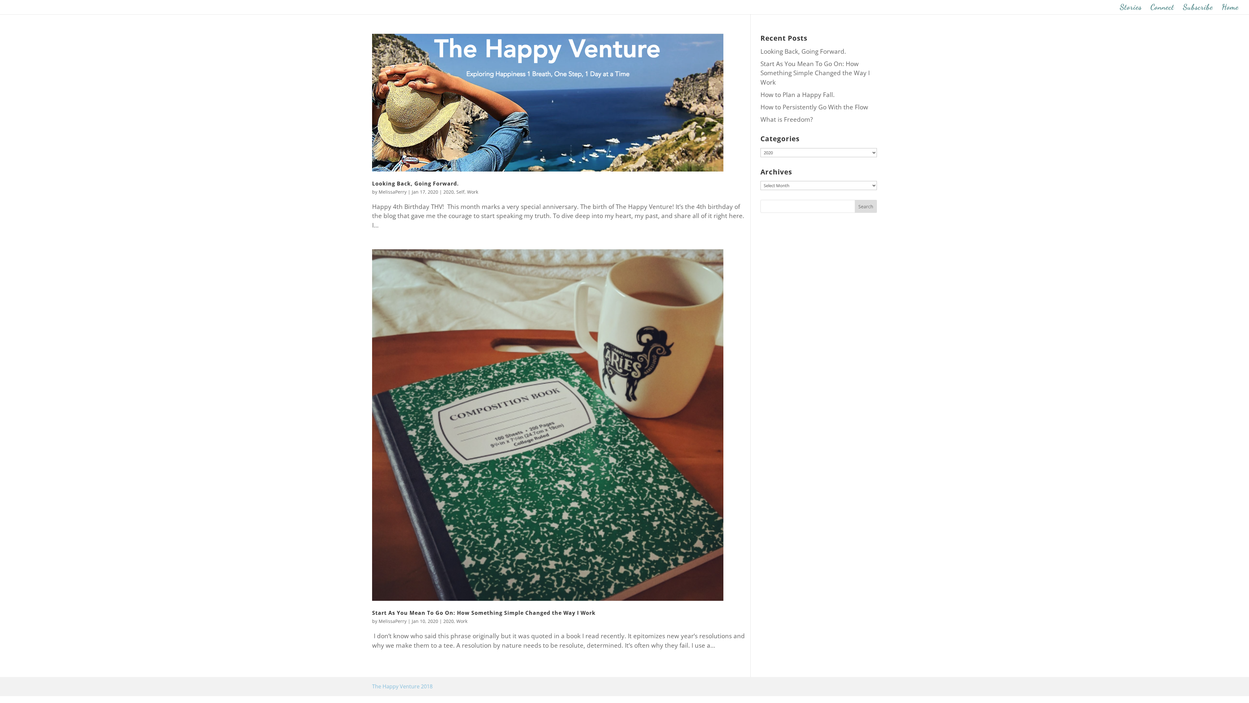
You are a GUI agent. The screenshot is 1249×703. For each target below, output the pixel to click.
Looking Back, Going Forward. (415, 183)
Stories (1131, 8)
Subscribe (1198, 8)
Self (460, 192)
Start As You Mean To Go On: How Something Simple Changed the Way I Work (484, 612)
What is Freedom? (786, 119)
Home (1230, 8)
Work (472, 192)
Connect (1162, 8)
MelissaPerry (393, 192)
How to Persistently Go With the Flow (814, 107)
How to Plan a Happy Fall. (797, 94)
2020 (448, 192)
